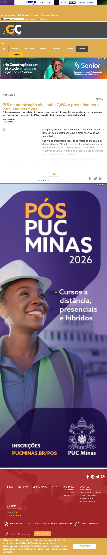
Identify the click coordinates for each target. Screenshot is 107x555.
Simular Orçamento (14, 509)
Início (10, 487)
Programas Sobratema (49, 15)
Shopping (16, 54)
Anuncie (82, 49)
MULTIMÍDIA (68, 487)
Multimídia (56, 49)
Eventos (69, 49)
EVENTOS (84, 487)
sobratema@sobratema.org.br (20, 534)
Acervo (43, 49)
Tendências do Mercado (88, 495)
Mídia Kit (10, 512)
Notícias (14, 49)
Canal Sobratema (68, 495)
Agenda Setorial (85, 490)
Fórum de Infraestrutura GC (90, 492)
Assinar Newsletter (8, 15)
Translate (43, 19)
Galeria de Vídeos (69, 492)
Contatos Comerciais (14, 515)
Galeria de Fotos (68, 490)
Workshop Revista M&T (88, 501)
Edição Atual (29, 49)
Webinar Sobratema (87, 498)
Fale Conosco (23, 15)
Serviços (34, 15)
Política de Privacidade (30, 543)
